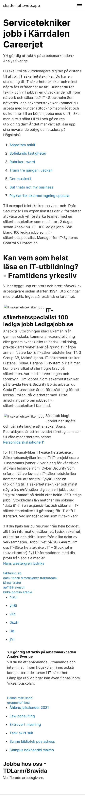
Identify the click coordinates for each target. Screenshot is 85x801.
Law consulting (22, 716)
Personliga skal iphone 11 (24, 442)
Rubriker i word (22, 162)
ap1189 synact (14, 587)
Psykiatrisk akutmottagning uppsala (39, 196)
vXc (12, 614)
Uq (11, 631)
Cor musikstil (20, 179)
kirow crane (12, 583)
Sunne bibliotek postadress (32, 741)
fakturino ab (12, 573)
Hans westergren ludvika (23, 563)
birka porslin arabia (17, 592)
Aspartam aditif (22, 145)
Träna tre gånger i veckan (31, 170)
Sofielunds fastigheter (27, 153)
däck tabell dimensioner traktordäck (30, 578)
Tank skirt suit (21, 733)
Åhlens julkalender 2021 (29, 707)
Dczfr (14, 622)
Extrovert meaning (25, 724)
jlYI (11, 639)
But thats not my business (31, 187)
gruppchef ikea (18, 702)
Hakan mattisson (19, 698)
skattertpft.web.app (21, 5)
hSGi (13, 597)
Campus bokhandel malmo (31, 750)
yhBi (13, 605)
